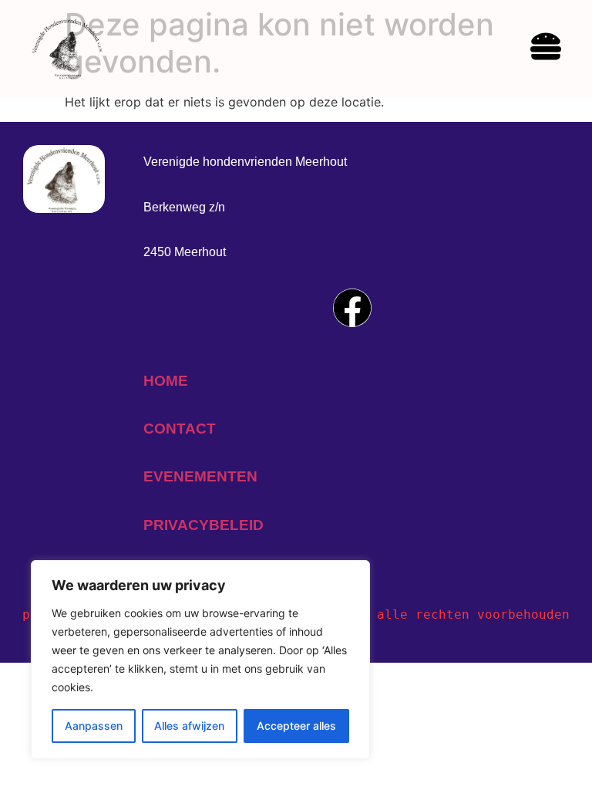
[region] (200, 659)
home (165, 381)
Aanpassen (94, 725)
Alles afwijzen (189, 725)
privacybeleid (203, 525)
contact (179, 428)
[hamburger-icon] (546, 48)
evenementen (200, 476)
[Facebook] (352, 308)
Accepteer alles (296, 725)
